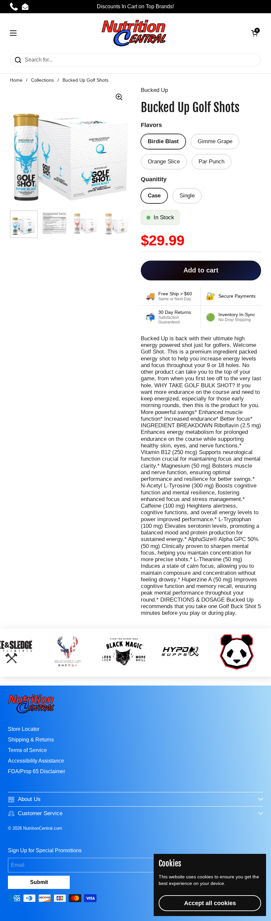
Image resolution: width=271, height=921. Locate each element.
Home (16, 80)
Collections (42, 80)
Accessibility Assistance (36, 761)
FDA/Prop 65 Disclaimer (36, 771)
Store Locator (23, 729)
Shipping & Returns (31, 739)
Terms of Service (27, 750)
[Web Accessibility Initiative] (268, 913)
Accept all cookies (210, 903)
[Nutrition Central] (133, 33)
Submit (39, 882)
